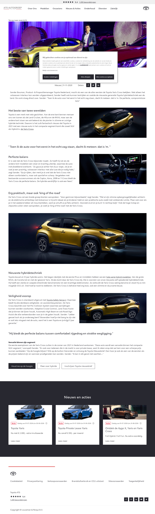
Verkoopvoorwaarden (57, 481)
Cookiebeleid (16, 481)
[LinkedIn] (98, 85)
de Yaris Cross (27, 128)
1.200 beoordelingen (87, 2)
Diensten (103, 8)
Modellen (44, 8)
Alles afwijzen (85, 77)
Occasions (57, 8)
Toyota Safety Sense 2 (56, 299)
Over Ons (32, 8)
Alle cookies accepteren (104, 77)
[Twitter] (93, 85)
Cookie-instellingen (51, 77)
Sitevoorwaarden (116, 481)
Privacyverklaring (35, 481)
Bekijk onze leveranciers (50, 70)
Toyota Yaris (17, 428)
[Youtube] (141, 499)
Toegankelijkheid (136, 481)
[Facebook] (88, 85)
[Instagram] (131, 499)
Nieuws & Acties (73, 8)
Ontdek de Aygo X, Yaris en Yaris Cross (124, 429)
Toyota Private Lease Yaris (72, 428)
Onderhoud (89, 8)
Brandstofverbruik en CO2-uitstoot (88, 481)
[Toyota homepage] (146, 8)
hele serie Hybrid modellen (118, 276)
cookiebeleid (84, 65)
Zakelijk (114, 8)
